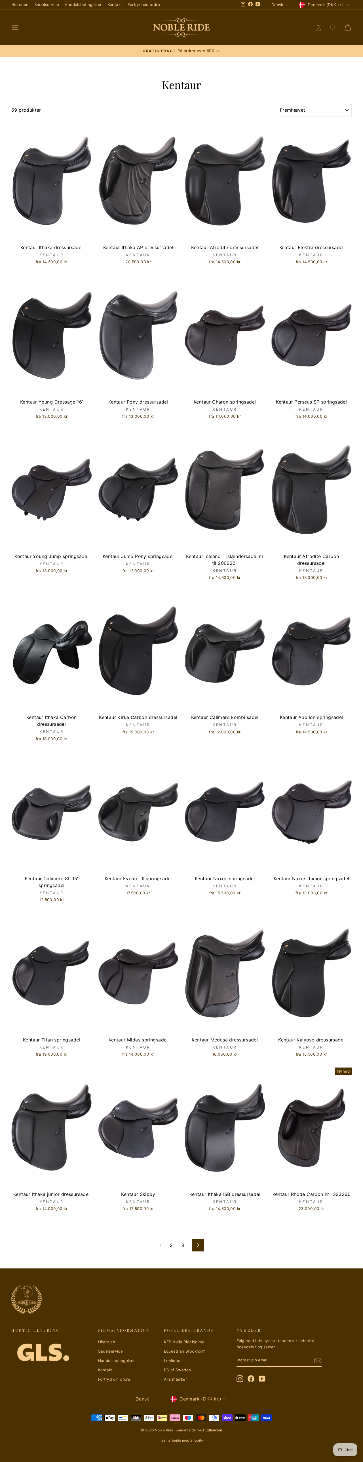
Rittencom (213, 1430)
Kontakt (114, 4)
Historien (20, 4)
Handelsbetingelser (83, 4)
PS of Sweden (177, 1370)
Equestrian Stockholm (185, 1351)
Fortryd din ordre (144, 4)
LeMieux (172, 1360)
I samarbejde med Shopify (181, 1440)
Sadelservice (46, 4)
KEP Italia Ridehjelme (184, 1342)
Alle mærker (175, 1379)
